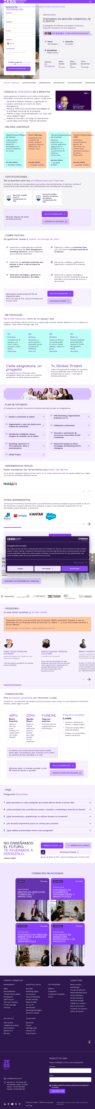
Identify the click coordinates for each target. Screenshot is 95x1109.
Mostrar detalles (79, 562)
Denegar (20, 568)
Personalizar (46, 568)
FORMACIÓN (12, 513)
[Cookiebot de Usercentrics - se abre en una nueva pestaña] (80, 539)
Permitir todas (74, 568)
